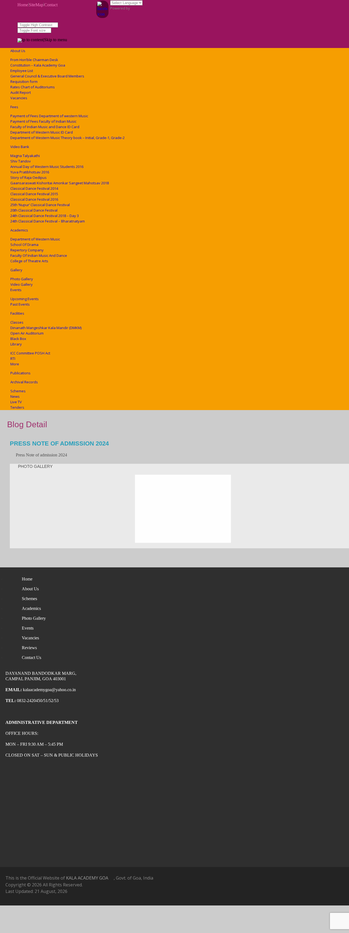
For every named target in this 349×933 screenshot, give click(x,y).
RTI (12, 358)
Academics (19, 230)
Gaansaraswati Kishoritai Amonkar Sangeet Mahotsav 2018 (59, 182)
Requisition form (24, 81)
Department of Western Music (35, 239)
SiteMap (36, 4)
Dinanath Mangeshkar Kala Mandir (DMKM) (46, 327)
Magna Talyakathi (25, 155)
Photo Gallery (21, 278)
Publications (20, 373)
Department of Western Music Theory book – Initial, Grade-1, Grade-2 (67, 137)
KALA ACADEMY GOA (87, 878)
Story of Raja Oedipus (28, 177)
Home (22, 4)
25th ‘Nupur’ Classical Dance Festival (40, 204)
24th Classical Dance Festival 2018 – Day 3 (44, 215)
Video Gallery (21, 284)
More (14, 364)
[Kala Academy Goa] (19, 41)
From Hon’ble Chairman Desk (34, 59)
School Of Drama (24, 244)
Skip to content (30, 39)
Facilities (17, 313)
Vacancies (18, 97)
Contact (51, 4)
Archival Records (24, 382)
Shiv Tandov (20, 161)
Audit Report (20, 92)
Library (16, 344)
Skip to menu (55, 39)
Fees (14, 106)
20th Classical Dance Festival (34, 210)
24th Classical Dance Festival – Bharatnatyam (47, 221)
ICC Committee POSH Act (30, 353)
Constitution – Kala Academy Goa (37, 65)
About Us (17, 50)
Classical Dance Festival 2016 (34, 199)
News (15, 396)
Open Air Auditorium (27, 333)
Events (16, 289)
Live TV (16, 401)
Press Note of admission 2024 (59, 443)
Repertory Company (27, 250)
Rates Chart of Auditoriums (32, 87)
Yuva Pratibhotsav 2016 (29, 172)
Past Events (20, 304)
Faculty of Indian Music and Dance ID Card (44, 126)
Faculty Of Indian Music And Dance (38, 255)
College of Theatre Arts (29, 260)
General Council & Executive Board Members (47, 76)
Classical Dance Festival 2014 (34, 188)
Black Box (18, 338)
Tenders (17, 407)
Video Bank (19, 146)
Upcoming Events (24, 298)
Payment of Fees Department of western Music (49, 115)
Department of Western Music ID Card (41, 132)
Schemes (18, 391)
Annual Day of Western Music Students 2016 (46, 166)
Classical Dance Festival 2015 (34, 193)
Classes (16, 322)
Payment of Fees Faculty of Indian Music (43, 121)
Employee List (21, 70)
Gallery (16, 269)
